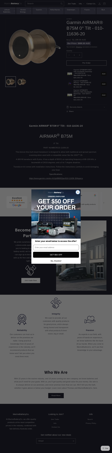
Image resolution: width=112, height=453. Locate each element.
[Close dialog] (78, 192)
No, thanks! (56, 261)
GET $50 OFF (56, 255)
